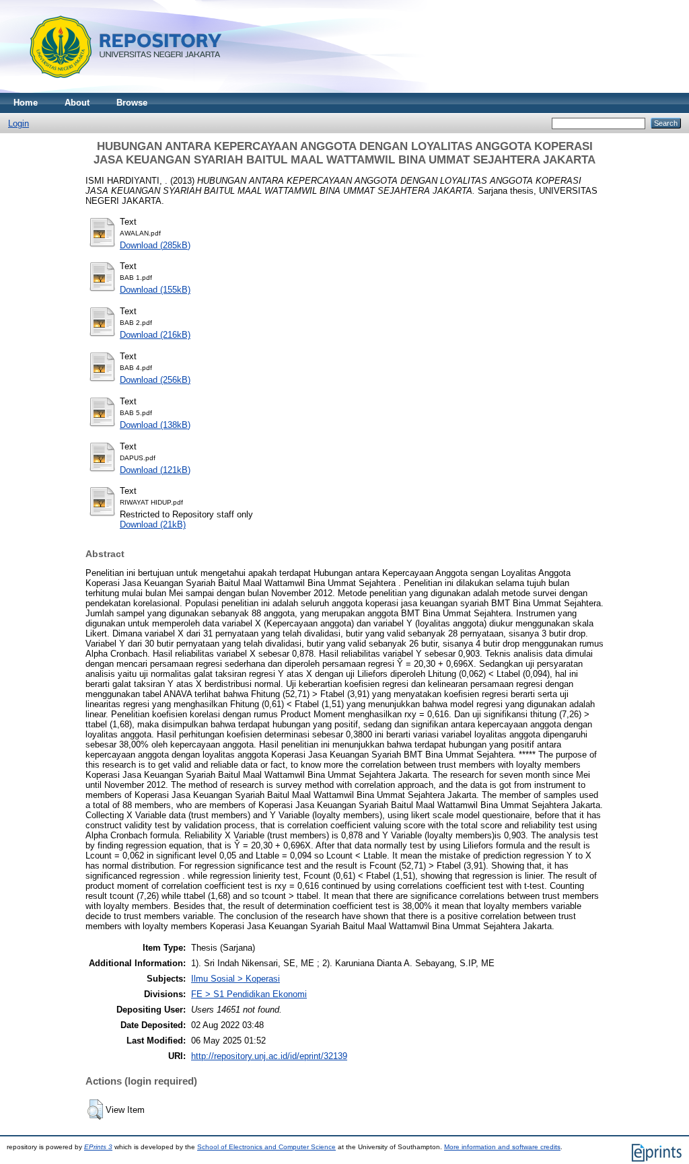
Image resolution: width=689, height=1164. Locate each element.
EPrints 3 (98, 1147)
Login (18, 123)
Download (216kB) (155, 335)
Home (25, 103)
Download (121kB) (155, 470)
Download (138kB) (155, 425)
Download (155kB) (155, 290)
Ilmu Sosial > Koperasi (235, 979)
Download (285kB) (155, 245)
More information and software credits (502, 1147)
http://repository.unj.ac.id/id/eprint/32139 (269, 1056)
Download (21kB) (153, 524)
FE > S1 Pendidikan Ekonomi (249, 994)
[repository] (121, 90)
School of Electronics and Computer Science (266, 1147)
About (77, 103)
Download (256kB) (155, 380)
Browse (131, 103)
